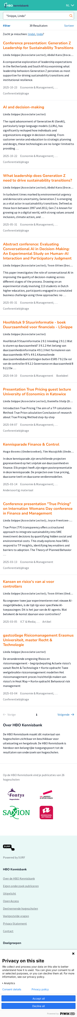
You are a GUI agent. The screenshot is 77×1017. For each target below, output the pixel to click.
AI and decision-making (23, 107)
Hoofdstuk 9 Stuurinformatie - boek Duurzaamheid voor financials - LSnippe (38, 325)
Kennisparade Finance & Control (31, 444)
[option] (38, 803)
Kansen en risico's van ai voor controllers (28, 584)
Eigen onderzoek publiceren (21, 886)
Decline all (38, 1006)
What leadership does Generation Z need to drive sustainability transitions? (37, 178)
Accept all (39, 998)
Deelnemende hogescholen (20, 908)
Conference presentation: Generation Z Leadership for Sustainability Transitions (38, 45)
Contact (8, 931)
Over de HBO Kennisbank (19, 878)
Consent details (11, 989)
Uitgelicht (9, 893)
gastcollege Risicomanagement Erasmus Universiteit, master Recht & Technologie (38, 640)
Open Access (11, 901)
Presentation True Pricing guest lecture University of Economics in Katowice (37, 392)
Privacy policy (40, 989)
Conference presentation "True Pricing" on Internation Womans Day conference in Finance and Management (38, 508)
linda (39, 34)
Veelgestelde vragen (16, 916)
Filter (6, 25)
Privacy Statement (15, 923)
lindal (31, 34)
